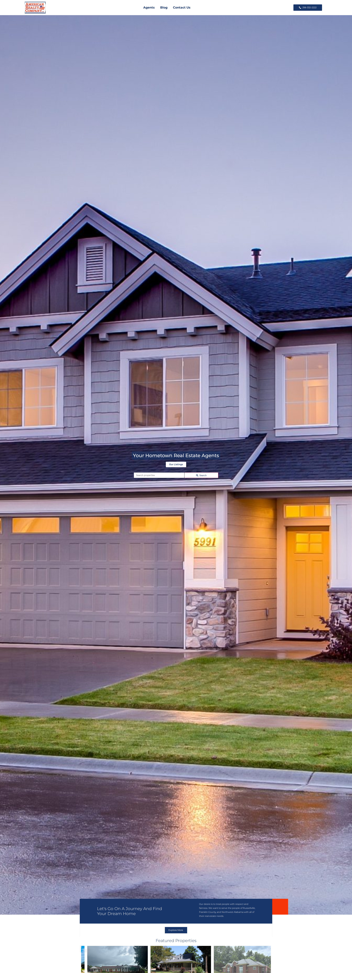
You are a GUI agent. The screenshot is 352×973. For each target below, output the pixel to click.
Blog (163, 7)
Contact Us (181, 7)
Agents (149, 7)
